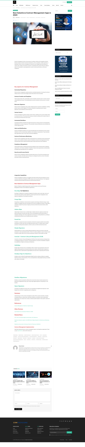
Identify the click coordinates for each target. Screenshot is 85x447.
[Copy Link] (10, 72)
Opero (25, 339)
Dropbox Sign (45, 336)
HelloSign (17, 245)
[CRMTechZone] (14, 2)
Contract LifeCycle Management (23, 336)
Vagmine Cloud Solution (28, 439)
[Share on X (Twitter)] (16, 20)
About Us (57, 5)
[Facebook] (10, 49)
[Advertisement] (32, 53)
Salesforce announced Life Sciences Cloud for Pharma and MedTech (28, 324)
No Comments (38, 17)
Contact (62, 5)
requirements (19, 330)
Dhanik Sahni (18, 17)
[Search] (71, 5)
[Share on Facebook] (14, 20)
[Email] (10, 59)
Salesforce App (38, 339)
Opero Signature (19, 286)
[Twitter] (10, 52)
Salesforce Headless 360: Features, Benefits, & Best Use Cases (18, 381)
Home (17, 5)
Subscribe (69, 2)
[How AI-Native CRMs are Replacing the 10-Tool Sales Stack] (32, 374)
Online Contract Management (18, 339)
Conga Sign (18, 199)
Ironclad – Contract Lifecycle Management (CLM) (29, 236)
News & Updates (47, 5)
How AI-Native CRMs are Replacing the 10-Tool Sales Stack (31, 381)
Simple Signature (20, 228)
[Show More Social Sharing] (18, 20)
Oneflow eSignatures (21, 277)
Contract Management (33, 336)
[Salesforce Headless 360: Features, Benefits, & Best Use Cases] (19, 374)
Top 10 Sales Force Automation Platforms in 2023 (24, 311)
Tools (41, 5)
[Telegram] (10, 67)
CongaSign (15, 336)
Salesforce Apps (45, 339)
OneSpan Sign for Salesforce (23, 253)
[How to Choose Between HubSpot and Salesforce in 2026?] (46, 374)
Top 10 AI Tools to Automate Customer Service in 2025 (63, 91)
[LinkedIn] (10, 54)
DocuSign (18, 191)
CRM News (39, 336)
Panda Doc (18, 219)
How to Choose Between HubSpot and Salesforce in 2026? (45, 381)
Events (53, 5)
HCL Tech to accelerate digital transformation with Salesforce (26, 317)
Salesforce (33, 339)
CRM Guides (21, 5)
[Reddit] (10, 64)
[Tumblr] (10, 62)
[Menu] (13, 5)
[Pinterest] (10, 57)
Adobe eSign (18, 209)
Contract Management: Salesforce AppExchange (24, 305)
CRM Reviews (28, 5)
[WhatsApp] (10, 70)
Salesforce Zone (35, 5)
